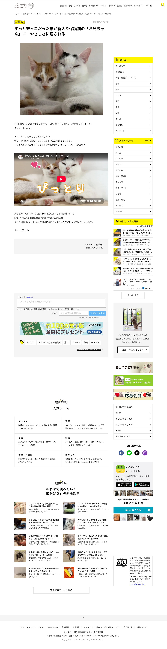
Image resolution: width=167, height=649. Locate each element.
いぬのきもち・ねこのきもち (31, 627)
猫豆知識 (63, 6)
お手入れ (119, 146)
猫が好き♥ (120, 71)
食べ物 (84, 6)
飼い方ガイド (138, 6)
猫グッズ (119, 182)
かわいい (47, 14)
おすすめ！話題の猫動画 (49, 342)
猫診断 (118, 430)
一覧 (147, 140)
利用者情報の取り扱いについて (107, 627)
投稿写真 (112, 6)
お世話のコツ (93, 6)
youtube (95, 342)
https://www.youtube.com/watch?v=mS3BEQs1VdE (38, 217)
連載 (70, 6)
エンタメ (103, 6)
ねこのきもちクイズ (124, 418)
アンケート (120, 130)
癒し (66, 342)
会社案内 (67, 632)
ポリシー (87, 627)
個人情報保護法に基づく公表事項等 (88, 632)
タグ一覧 (148, 6)
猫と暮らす (120, 66)
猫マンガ (77, 6)
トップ (16, 14)
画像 (117, 107)
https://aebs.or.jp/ (137, 584)
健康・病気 (120, 199)
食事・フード (121, 188)
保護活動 (119, 211)
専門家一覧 (128, 627)
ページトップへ (83, 618)
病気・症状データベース (126, 77)
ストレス (119, 164)
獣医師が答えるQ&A (124, 407)
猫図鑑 (119, 6)
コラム (118, 95)
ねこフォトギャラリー (125, 424)
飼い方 (118, 152)
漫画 (117, 89)
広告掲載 (65, 627)
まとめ (118, 119)
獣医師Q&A (128, 6)
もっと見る (133, 295)
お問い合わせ (141, 627)
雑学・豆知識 (121, 176)
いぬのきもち (52, 627)
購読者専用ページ (123, 436)
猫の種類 (119, 124)
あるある (119, 170)
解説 (117, 113)
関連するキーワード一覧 (89, 349)
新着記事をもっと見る (61, 590)
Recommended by (135, 288)
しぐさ (118, 193)
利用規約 (76, 627)
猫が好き (26, 14)
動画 (86, 342)
